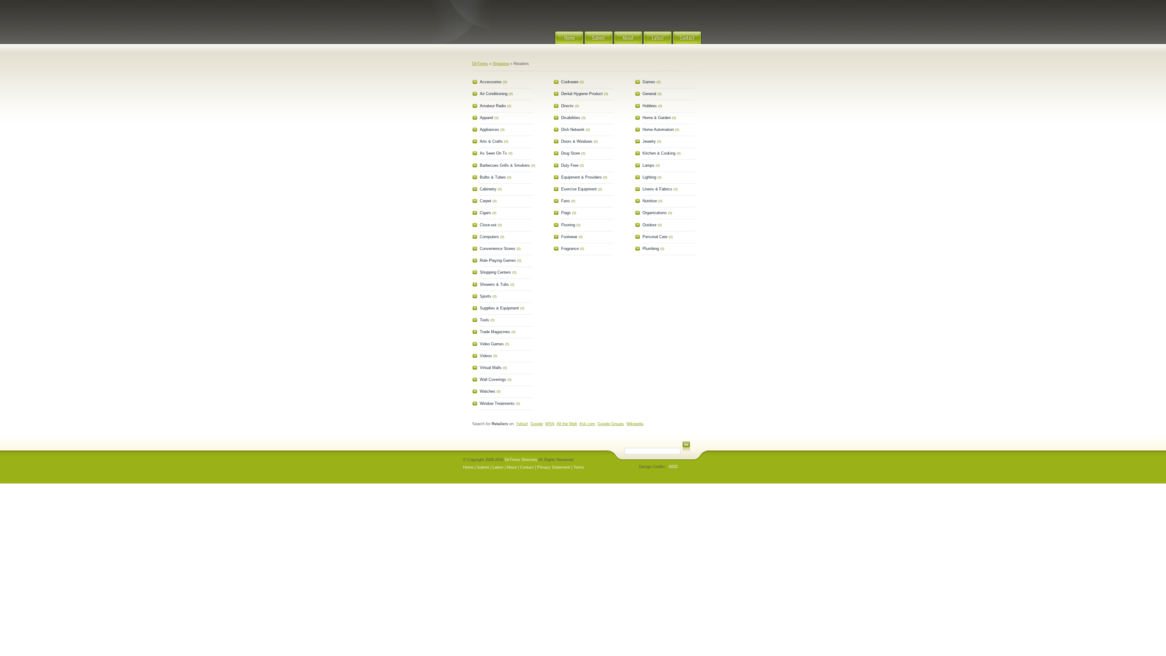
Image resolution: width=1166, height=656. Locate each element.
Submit (598, 41)
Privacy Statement (553, 467)
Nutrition (650, 201)
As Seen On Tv (493, 153)
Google (536, 424)
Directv (567, 106)
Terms (578, 467)
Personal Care (655, 236)
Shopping (501, 63)
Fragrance (570, 248)
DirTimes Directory (521, 459)
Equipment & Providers (581, 177)
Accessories (491, 82)
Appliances (489, 129)
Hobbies (650, 106)
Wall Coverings (493, 379)
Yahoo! (522, 424)
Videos (486, 356)
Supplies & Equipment (499, 308)
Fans (565, 201)
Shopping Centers (495, 272)
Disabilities (570, 117)
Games (649, 82)
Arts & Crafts (491, 141)
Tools (484, 320)
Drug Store (570, 153)
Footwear (569, 236)
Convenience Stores (497, 248)
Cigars (485, 212)
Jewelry (649, 141)
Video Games (492, 344)
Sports (485, 296)
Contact (527, 467)
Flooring (568, 225)
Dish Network (573, 129)
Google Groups (611, 424)
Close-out (488, 225)
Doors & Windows (576, 141)
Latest (657, 41)
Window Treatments (497, 403)
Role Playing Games (498, 260)
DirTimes (480, 63)
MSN (549, 424)
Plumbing (651, 248)
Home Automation (658, 129)
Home (569, 41)
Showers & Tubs (494, 284)
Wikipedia (634, 424)
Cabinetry (488, 189)
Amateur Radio (493, 106)
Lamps (648, 165)
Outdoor (649, 225)
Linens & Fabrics (657, 189)
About (628, 41)
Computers (489, 236)
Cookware (569, 82)
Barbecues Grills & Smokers (505, 165)
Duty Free (569, 165)
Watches (487, 391)
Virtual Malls (491, 367)
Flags (566, 212)
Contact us (687, 41)
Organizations (655, 212)
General (649, 93)
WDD (673, 466)
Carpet (485, 201)
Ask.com (587, 424)
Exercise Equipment (579, 189)
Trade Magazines (495, 332)
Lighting (649, 177)
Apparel (486, 117)
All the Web (567, 424)
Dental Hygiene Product (582, 93)
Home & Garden (657, 117)
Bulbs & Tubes (493, 177)
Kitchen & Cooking (659, 153)
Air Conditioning (493, 93)
